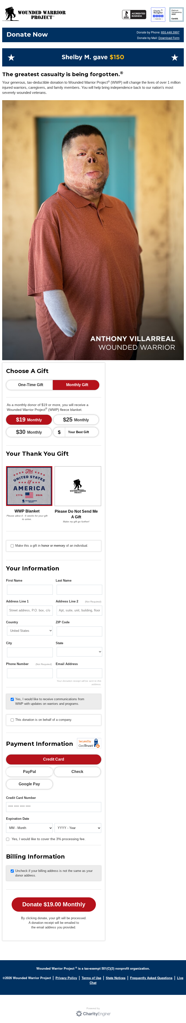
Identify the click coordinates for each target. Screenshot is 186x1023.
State (59, 643)
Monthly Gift (77, 385)
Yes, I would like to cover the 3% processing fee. (48, 839)
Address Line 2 (78, 601)
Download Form (168, 38)
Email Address (67, 664)
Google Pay (29, 784)
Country (12, 622)
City (9, 643)
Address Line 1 (17, 601)
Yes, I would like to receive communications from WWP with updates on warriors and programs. (49, 701)
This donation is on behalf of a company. (43, 720)
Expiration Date (17, 818)
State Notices (115, 977)
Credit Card (53, 759)
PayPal (29, 772)
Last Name (63, 580)
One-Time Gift (30, 385)
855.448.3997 (170, 32)
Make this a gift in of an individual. (51, 545)
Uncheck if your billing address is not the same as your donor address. (54, 873)
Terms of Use (91, 977)
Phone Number (29, 664)
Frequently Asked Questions (151, 977)
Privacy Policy (66, 977)
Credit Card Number (21, 798)
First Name (14, 580)
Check (77, 772)
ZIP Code (63, 622)
